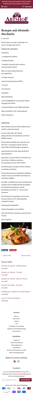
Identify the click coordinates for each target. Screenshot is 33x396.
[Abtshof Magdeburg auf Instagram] (18, 362)
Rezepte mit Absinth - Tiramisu (11, 272)
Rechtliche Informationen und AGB (16, 350)
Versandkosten (16, 347)
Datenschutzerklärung (17, 342)
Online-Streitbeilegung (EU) (16, 352)
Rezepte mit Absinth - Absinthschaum (13, 266)
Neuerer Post (25, 255)
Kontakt (16, 321)
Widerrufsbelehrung (16, 345)
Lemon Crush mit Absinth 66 (10, 298)
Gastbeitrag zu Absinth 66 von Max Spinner (15, 292)
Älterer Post (7, 255)
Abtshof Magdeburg (22, 385)
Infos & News (16, 318)
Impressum (16, 340)
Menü (5, 6)
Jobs (16, 323)
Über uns (16, 316)
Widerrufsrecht (16, 331)
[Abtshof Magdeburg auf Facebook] (15, 362)
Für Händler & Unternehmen (16, 326)
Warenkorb (28, 6)
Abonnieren (25, 380)
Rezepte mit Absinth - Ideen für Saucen (14, 279)
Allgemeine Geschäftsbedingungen (16, 329)
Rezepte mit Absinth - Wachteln (11, 285)
